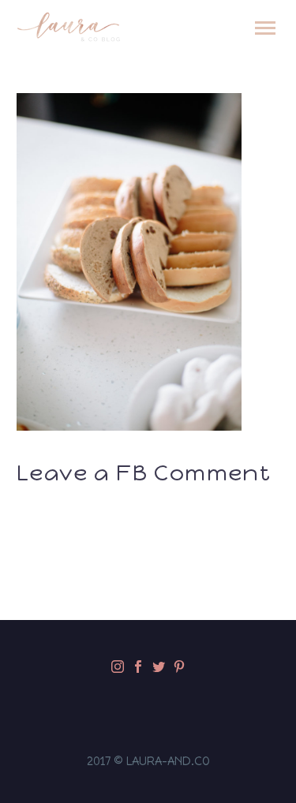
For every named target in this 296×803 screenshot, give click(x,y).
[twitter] (158, 666)
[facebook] (138, 666)
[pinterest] (179, 666)
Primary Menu (265, 28)
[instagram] (117, 666)
